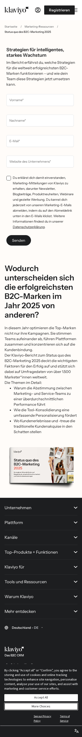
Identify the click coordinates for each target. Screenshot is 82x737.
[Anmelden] (38, 10)
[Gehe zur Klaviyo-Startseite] (17, 10)
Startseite (11, 26)
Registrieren (59, 10)
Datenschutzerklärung (29, 227)
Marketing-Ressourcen (39, 26)
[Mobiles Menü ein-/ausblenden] (75, 10)
